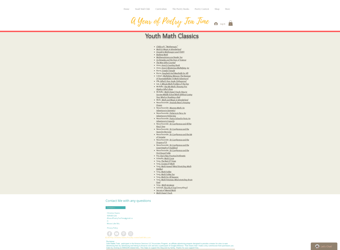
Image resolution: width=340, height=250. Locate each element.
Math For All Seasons (169, 177)
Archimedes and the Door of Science (171, 60)
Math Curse (169, 158)
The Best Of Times (168, 161)
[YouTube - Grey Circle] (116, 233)
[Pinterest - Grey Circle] (123, 233)
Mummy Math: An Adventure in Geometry (170, 109)
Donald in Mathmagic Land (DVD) (170, 52)
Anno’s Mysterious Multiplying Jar (175, 68)
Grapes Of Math (168, 163)
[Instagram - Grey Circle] (130, 233)
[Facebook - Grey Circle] (109, 233)
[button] (230, 23)
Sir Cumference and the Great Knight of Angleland (172, 146)
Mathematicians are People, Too (169, 57)
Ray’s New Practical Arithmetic (173, 155)
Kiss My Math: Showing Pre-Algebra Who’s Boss (171, 87)
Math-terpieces (168, 185)
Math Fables (166, 171)
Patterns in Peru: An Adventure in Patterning (171, 114)
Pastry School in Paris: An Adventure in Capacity (173, 119)
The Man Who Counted (165, 62)
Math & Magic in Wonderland (168, 49)
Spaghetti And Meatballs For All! (175, 73)
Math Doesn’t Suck (164, 193)
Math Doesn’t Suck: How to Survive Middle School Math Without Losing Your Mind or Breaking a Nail (174, 94)
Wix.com (147, 237)
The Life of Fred (170, 187)
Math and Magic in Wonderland (175, 99)
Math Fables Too (168, 174)
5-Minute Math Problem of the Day (174, 83)
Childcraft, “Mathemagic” (167, 46)
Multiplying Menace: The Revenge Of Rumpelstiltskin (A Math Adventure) (173, 77)
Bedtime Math (162, 54)
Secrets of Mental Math (166, 190)
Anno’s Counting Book (171, 65)
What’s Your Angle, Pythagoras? (173, 81)
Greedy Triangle (168, 70)
